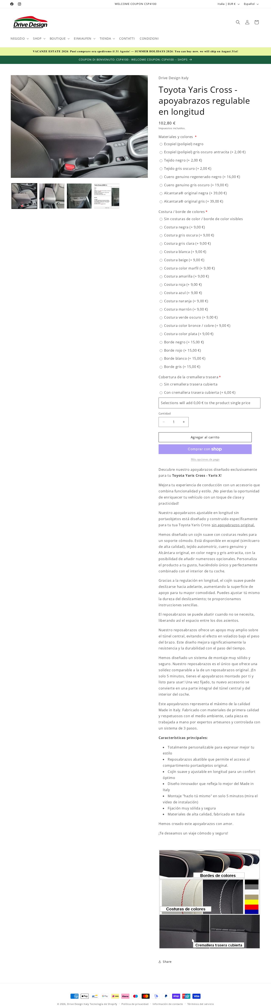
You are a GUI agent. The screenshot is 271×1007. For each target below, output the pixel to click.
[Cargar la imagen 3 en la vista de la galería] (79, 196)
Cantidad (165, 413)
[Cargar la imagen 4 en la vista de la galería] (106, 196)
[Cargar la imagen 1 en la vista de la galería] (24, 196)
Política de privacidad (135, 1004)
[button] (19, 38)
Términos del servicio (200, 1004)
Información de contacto (168, 1004)
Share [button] (167, 962)
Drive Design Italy (78, 1004)
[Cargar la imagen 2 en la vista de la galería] (52, 196)
